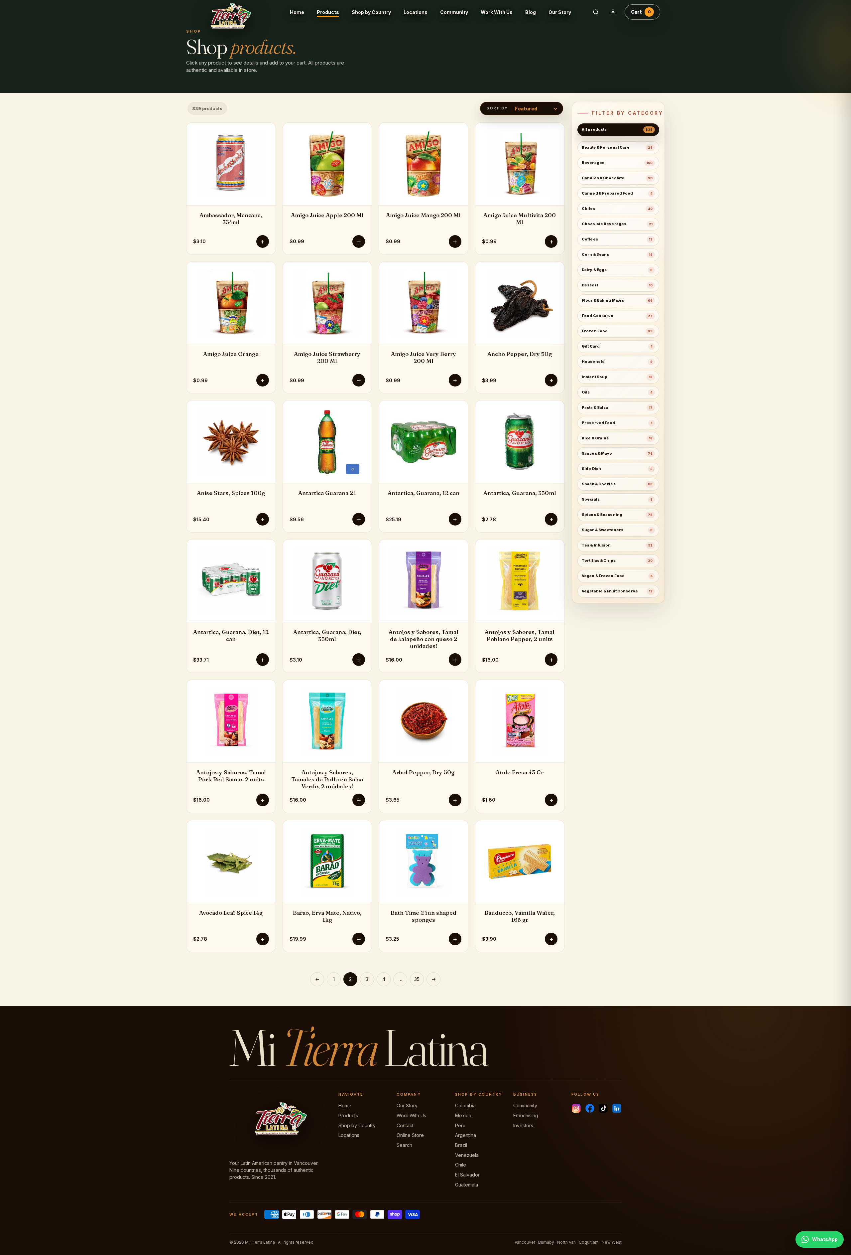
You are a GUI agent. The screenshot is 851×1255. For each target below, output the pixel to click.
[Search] (595, 12)
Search (404, 1145)
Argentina (465, 1135)
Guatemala (466, 1184)
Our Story (559, 12)
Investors (523, 1125)
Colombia (465, 1105)
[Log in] (613, 12)
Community (454, 12)
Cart (641, 12)
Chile (460, 1165)
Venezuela (467, 1155)
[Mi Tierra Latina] (236, 12)
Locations (415, 12)
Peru (460, 1125)
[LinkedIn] (617, 1108)
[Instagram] (576, 1108)
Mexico (463, 1115)
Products (328, 12)
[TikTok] (603, 1108)
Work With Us (497, 12)
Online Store (410, 1135)
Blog (530, 12)
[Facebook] (590, 1108)
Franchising (525, 1115)
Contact (405, 1125)
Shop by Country (371, 12)
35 (417, 979)
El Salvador (467, 1174)
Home (297, 12)
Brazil (461, 1145)
